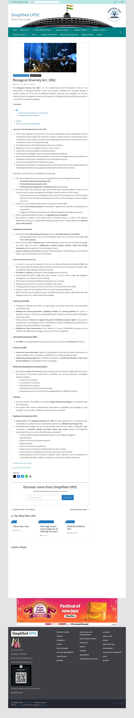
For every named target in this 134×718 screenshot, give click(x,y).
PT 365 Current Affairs (42, 30)
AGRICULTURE (107, 636)
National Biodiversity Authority (29, 115)
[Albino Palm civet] (14, 522)
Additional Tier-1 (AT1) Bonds (24, 509)
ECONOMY (106, 632)
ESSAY (34, 35)
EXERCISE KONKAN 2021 (76, 527)
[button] (30, 30)
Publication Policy (17, 693)
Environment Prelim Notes (21, 468)
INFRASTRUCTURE (108, 644)
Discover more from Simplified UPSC (28, 124)
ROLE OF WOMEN (62, 648)
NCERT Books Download (69, 35)
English (100, 35)
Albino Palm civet (21, 526)
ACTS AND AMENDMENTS (65, 652)
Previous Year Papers (49, 35)
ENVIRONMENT (108, 648)
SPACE (105, 656)
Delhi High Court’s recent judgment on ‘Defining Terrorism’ (49, 529)
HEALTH (82, 647)
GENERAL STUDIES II (80, 30)
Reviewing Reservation (78, 509)
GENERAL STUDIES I (62, 30)
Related (18, 121)
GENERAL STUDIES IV (19, 35)
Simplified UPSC (25, 15)
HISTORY (59, 636)
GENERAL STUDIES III (99, 30)
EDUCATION (84, 643)
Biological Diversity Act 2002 (22, 463)
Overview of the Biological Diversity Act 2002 (33, 113)
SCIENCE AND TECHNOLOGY (112, 652)
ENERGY (105, 640)
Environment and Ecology (21, 75)
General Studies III (35, 75)
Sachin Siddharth (30, 84)
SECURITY (106, 660)
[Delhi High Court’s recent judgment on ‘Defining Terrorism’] (46, 522)
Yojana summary (87, 35)
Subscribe (67, 497)
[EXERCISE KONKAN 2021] (70, 522)
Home (15, 30)
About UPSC (24, 30)
